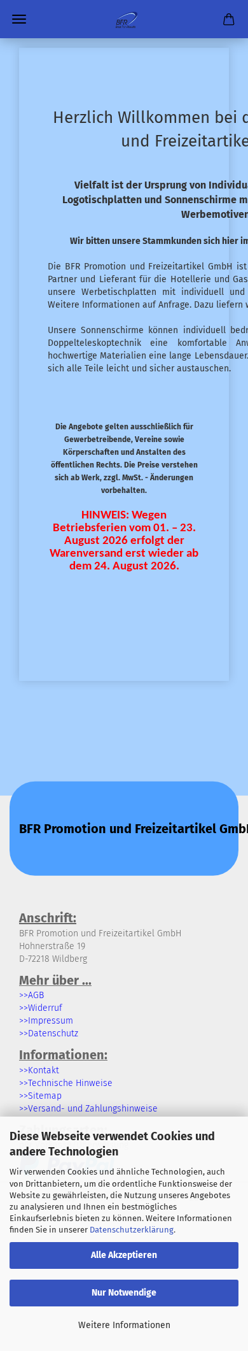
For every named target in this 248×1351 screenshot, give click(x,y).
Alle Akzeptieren (124, 1255)
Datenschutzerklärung (132, 1229)
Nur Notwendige (124, 1292)
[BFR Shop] (124, 19)
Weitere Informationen (124, 1325)
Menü (19, 19)
